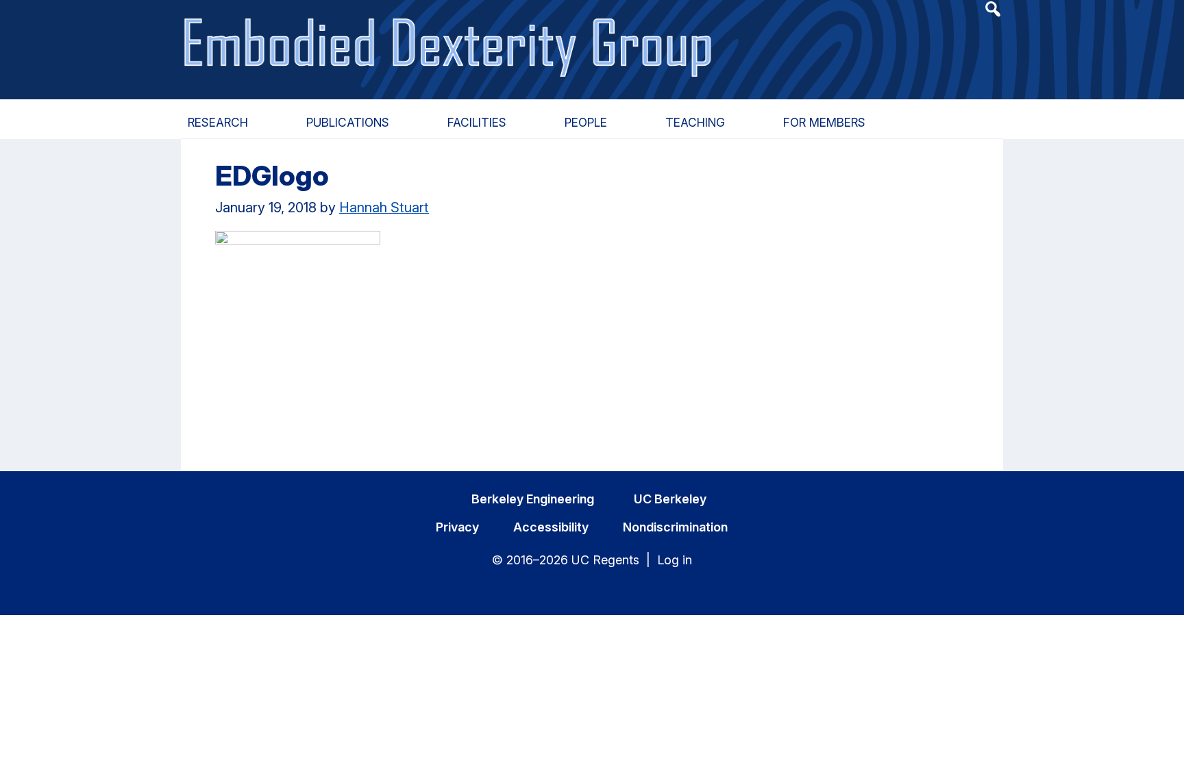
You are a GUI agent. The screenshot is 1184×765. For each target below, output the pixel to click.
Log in (674, 560)
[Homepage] (450, 32)
